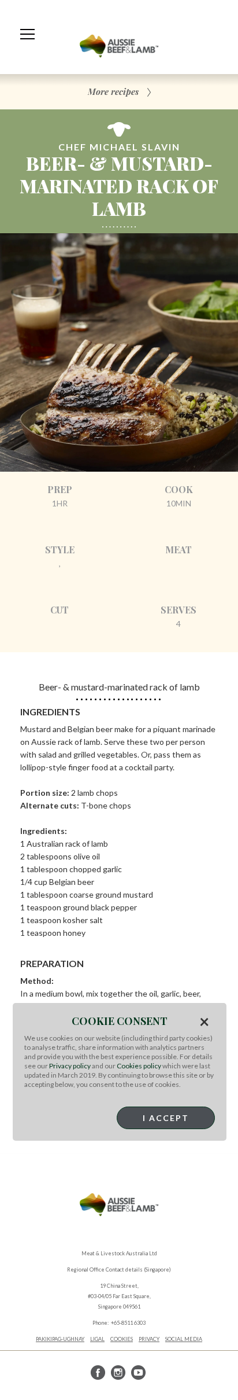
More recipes (113, 91)
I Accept (166, 1118)
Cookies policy (139, 1065)
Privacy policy (70, 1065)
